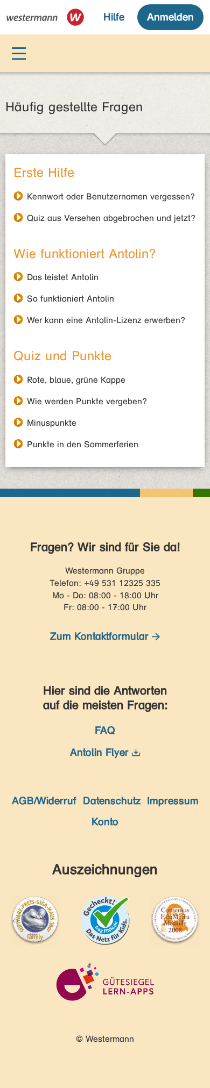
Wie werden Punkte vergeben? (87, 401)
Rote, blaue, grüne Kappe (76, 379)
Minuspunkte (51, 422)
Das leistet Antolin (63, 277)
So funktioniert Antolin (70, 298)
